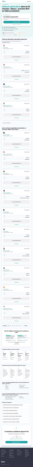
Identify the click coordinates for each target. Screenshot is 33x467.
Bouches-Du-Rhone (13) (9, 399)
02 (10, 325)
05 (16, 325)
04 (14, 325)
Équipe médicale (11, 453)
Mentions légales (3, 464)
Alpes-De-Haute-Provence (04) (11, 396)
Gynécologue (3, 453)
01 (8, 325)
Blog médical (11, 451)
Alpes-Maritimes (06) (9, 397)
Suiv (25, 325)
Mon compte (29, 1)
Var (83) (20, 396)
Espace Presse (19, 454)
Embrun (7, 387)
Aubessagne (22, 386)
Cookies (26, 456)
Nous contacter (19, 453)
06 (18, 325)
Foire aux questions (19, 451)
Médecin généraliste (4, 451)
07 (20, 325)
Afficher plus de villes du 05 (24, 387)
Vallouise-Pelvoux (22, 385)
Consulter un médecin (16, 442)
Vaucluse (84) (21, 397)
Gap (6, 385)
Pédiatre (2, 454)
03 (12, 325)
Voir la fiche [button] (16, 79)
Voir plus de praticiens (6, 122)
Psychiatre (2, 456)
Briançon (7, 386)
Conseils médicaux (11, 457)
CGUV (8, 464)
